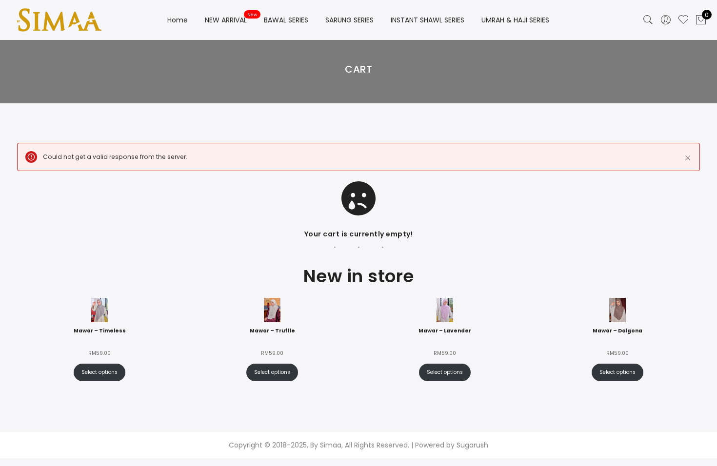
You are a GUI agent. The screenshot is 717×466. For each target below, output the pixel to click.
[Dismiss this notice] (688, 158)
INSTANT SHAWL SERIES (427, 20)
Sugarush (472, 445)
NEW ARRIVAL (226, 20)
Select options (99, 372)
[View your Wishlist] (683, 20)
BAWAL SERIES (286, 20)
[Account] (666, 20)
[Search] (648, 20)
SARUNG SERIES (349, 20)
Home (177, 20)
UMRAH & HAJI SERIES (515, 20)
